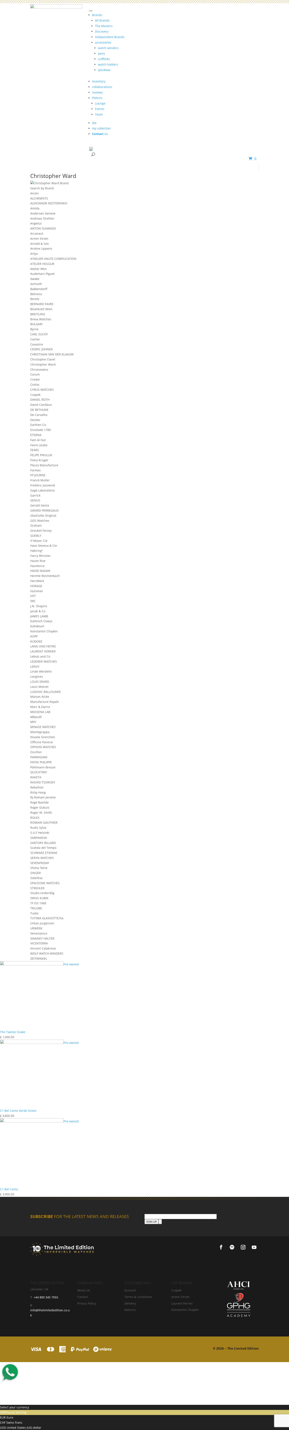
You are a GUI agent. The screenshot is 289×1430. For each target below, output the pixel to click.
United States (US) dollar (23, 1428)
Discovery (102, 31)
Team (99, 114)
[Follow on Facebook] (221, 1247)
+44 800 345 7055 (45, 1297)
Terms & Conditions (138, 1297)
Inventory (98, 81)
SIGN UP (151, 1222)
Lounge (100, 103)
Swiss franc (14, 1422)
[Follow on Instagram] (243, 1247)
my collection (101, 128)
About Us (83, 1290)
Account (130, 1290)
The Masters (104, 26)
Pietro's (97, 98)
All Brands (102, 20)
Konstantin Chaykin (185, 1310)
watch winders (108, 48)
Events (99, 109)
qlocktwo (104, 70)
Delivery (130, 1303)
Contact (82, 1297)
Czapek (176, 1290)
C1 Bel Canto (9, 1189)
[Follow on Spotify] (232, 1247)
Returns (130, 1310)
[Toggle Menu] (90, 10)
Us (100, 134)
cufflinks (104, 59)
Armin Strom (180, 1297)
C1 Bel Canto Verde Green (18, 1111)
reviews (97, 92)
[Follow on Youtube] (254, 1247)
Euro (9, 1417)
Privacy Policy (86, 1303)
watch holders (108, 64)
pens (101, 53)
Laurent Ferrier (182, 1303)
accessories (103, 42)
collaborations (102, 87)
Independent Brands (109, 37)
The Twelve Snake (12, 1032)
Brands (97, 15)
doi (94, 123)
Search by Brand (42, 188)
